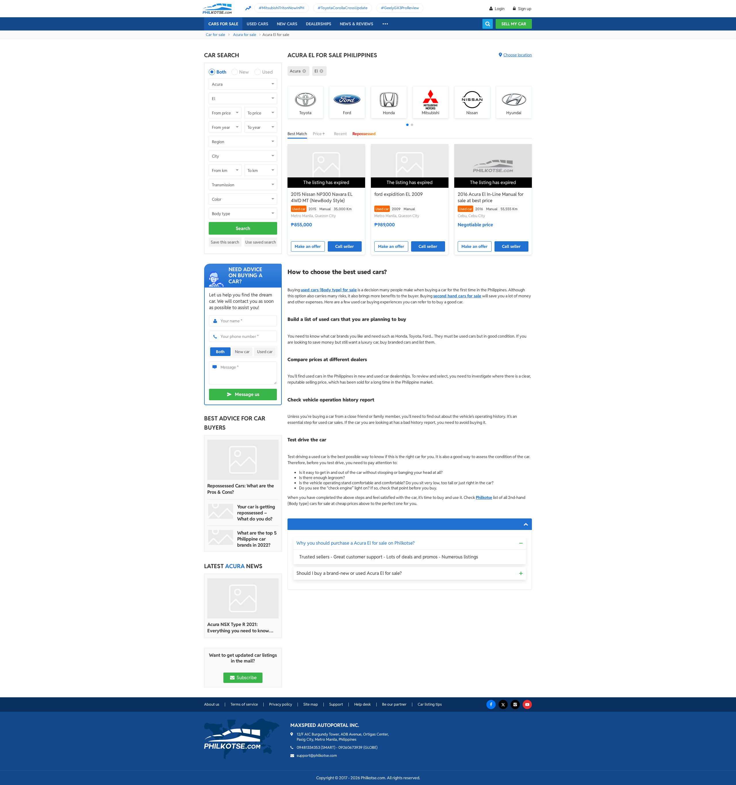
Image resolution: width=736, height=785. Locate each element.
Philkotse (484, 497)
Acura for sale (244, 34)
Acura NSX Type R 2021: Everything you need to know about (238, 627)
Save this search (225, 242)
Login (499, 8)
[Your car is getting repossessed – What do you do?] (220, 511)
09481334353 (308, 747)
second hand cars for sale (457, 295)
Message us (247, 394)
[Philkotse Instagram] (515, 704)
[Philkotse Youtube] (527, 704)
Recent (340, 133)
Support (336, 704)
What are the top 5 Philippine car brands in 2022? (257, 539)
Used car (265, 351)
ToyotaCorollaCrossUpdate (344, 7)
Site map (310, 704)
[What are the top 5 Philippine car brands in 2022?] (220, 537)
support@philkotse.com (317, 755)
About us (211, 704)
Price (318, 133)
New (244, 72)
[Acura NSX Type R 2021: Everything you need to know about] (243, 598)
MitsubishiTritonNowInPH (283, 7)
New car (242, 351)
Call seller (344, 246)
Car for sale (215, 34)
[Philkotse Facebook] (491, 704)
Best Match (297, 133)
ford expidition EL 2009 (398, 194)
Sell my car (513, 23)
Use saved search (260, 242)
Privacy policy (280, 704)
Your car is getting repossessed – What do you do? (256, 513)
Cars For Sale (223, 23)
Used (267, 72)
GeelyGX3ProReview (401, 7)
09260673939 (350, 747)
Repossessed (364, 133)
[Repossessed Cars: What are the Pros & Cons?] (243, 460)
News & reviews (356, 23)
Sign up (524, 8)
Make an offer (308, 246)
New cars (287, 23)
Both (221, 72)
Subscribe (246, 678)
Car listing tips (430, 704)
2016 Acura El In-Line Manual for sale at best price (491, 197)
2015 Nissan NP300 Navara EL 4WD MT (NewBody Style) (321, 197)
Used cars (257, 23)
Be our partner (394, 704)
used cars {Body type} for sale (329, 289)
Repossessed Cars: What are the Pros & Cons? (240, 489)
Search (243, 228)
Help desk (362, 704)
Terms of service (244, 704)
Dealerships (318, 23)
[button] (407, 125)
